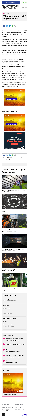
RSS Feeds (17, 405)
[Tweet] (7, 26)
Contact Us (18, 407)
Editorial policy (19, 409)
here (19, 108)
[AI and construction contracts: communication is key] (14, 201)
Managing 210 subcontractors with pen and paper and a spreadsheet (15, 345)
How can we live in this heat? (10, 394)
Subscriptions (19, 404)
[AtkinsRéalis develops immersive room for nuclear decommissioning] (14, 241)
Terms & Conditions (7, 407)
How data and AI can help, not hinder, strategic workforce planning (15, 356)
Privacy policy (6, 409)
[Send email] (15, 26)
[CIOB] (21, 415)
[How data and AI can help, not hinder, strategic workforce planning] (14, 280)
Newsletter (5, 404)
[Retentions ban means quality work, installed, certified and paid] (14, 182)
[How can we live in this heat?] (13, 383)
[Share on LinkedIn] (10, 26)
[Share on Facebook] (4, 26)
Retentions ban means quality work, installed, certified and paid (15, 339)
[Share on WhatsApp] (12, 26)
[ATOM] (8, 414)
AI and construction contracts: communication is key (13, 361)
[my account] (20, 7)
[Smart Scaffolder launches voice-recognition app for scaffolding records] (14, 221)
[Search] (23, 7)
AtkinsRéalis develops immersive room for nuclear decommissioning (16, 350)
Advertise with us (7, 405)
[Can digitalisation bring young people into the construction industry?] (14, 260)
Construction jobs (10, 296)
